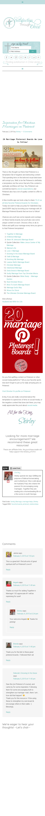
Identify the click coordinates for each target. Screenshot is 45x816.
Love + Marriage (13, 251)
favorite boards (16, 504)
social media (32, 405)
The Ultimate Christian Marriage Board (21, 293)
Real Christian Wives (14, 282)
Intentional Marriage (14, 268)
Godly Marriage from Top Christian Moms (22, 273)
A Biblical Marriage (14, 237)
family (12, 501)
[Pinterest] (8, 482)
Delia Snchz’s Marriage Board (18, 271)
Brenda (16, 644)
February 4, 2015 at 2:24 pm (27, 614)
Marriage (19, 501)
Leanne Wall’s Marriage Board (18, 262)
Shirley (17, 472)
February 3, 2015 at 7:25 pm (23, 556)
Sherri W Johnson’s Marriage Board (20, 240)
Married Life (11, 248)
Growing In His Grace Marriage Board (21, 254)
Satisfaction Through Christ (22, 23)
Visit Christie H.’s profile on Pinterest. (16, 391)
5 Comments (27, 132)
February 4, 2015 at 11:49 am (24, 585)
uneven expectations (25, 189)
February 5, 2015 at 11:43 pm (24, 679)
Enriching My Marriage (15, 259)
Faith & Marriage (13, 257)
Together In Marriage (14, 234)
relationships (34, 504)
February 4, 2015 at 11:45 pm (24, 647)
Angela (15, 582)
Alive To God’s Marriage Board (18, 285)
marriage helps (27, 501)
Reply (8, 570)
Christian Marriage (14, 265)
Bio (6, 468)
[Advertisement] (22, 93)
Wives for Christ (13, 290)
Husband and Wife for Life (12, 302)
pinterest (26, 504)
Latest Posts (16, 468)
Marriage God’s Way (14, 288)
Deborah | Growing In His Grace (25, 673)
